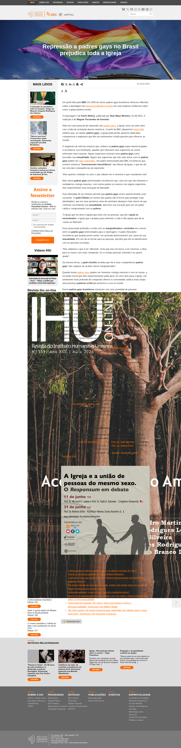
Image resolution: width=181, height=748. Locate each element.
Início (32, 2)
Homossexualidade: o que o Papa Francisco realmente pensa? (99, 592)
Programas (58, 2)
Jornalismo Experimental (77, 706)
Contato (123, 2)
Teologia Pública (54, 701)
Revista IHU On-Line (96, 701)
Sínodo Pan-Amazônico (138, 717)
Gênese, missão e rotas (37, 698)
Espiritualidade (109, 2)
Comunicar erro (71, 621)
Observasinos (53, 698)
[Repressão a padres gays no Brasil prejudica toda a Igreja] (81, 84)
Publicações (83, 2)
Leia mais (34, 606)
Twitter (135, 452)
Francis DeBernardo (115, 348)
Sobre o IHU (44, 2)
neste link (138, 129)
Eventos (95, 2)
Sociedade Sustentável (57, 709)
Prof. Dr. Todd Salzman (122, 442)
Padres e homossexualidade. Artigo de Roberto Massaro (95, 574)
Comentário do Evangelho (139, 698)
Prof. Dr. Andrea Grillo (122, 445)
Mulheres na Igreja (136, 720)
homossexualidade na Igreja (99, 106)
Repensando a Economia (57, 706)
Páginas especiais (75, 703)
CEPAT (30, 706)
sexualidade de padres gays (86, 404)
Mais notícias (73, 698)
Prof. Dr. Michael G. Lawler (92, 442)
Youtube (115, 452)
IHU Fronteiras (53, 703)
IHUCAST (72, 709)
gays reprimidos (87, 161)
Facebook (125, 452)
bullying (109, 334)
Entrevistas (72, 701)
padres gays (109, 125)
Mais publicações (95, 698)
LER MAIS (37, 117)
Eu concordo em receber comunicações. (44, 226)
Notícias (70, 2)
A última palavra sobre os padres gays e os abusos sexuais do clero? (102, 570)
